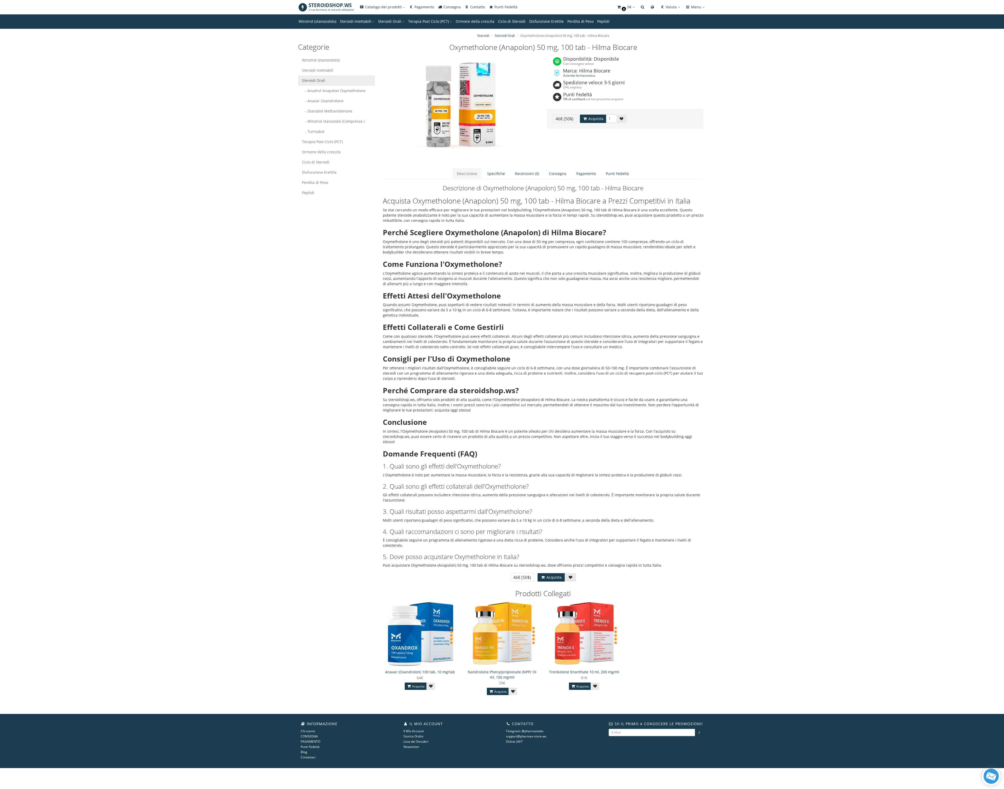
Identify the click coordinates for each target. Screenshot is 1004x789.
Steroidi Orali (390, 21)
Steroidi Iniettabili (356, 21)
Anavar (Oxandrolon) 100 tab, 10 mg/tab (420, 671)
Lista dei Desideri (416, 741)
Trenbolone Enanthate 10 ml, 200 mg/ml (584, 671)
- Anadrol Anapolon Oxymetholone (334, 90)
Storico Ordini (413, 736)
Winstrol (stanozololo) (317, 21)
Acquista (595, 118)
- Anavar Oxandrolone (323, 100)
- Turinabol (313, 131)
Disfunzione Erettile (546, 21)
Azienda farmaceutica (579, 75)
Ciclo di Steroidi (512, 21)
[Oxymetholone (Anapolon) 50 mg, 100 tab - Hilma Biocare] (461, 109)
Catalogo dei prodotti (383, 6)
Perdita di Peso (580, 21)
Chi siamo (308, 731)
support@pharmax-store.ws (526, 736)
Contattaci (308, 757)
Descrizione (467, 173)
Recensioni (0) (527, 173)
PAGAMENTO (310, 741)
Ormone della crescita (475, 21)
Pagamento (423, 6)
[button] (625, 7)
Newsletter (411, 747)
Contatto (477, 6)
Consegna (451, 6)
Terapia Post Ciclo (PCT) (429, 21)
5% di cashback (574, 99)
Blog (304, 752)
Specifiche (496, 173)
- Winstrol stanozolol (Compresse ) (333, 121)
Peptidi (603, 21)
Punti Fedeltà (505, 6)
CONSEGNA (309, 736)
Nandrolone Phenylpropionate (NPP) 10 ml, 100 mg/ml (502, 674)
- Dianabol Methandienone (327, 111)
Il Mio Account (413, 731)
